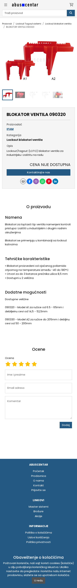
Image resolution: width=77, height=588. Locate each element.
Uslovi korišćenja (38, 537)
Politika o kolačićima (38, 532)
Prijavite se (38, 490)
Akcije (38, 516)
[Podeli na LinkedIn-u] (55, 181)
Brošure (38, 511)
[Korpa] (71, 4)
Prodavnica (38, 476)
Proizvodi (7, 23)
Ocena (9, 358)
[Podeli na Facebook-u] (29, 181)
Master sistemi (38, 506)
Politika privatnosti (38, 542)
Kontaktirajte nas (38, 172)
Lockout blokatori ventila (58, 23)
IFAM (10, 129)
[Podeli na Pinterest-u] (49, 181)
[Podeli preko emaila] (23, 181)
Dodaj (66, 425)
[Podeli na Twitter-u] (36, 181)
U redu (38, 580)
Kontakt (38, 485)
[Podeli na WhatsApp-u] (42, 181)
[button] (7, 95)
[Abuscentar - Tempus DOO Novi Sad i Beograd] (25, 4)
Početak (38, 471)
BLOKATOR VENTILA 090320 (20, 26)
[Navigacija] (5, 5)
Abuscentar (38, 465)
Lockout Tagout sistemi (28, 23)
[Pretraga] (71, 13)
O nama (38, 480)
